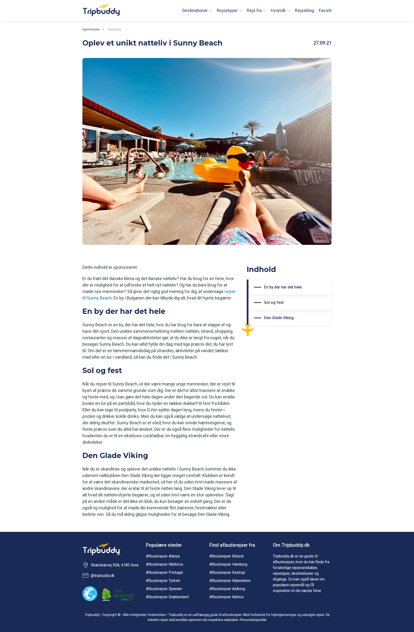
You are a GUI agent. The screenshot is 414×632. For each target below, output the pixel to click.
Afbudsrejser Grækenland (167, 597)
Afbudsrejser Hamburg (228, 564)
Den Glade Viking (279, 318)
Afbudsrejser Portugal (164, 572)
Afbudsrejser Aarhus (226, 597)
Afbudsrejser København (230, 580)
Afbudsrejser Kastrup (227, 572)
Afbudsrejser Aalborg (227, 588)
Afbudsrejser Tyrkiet (163, 580)
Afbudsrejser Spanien (164, 588)
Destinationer (195, 10)
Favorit (325, 10)
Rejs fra (254, 10)
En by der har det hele (283, 287)
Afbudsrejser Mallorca (164, 564)
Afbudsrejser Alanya (163, 556)
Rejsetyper (227, 10)
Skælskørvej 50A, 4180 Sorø (114, 565)
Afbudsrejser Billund (226, 556)
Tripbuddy (101, 10)
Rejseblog (304, 10)
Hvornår (278, 10)
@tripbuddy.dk (103, 575)
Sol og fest (274, 302)
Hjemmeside (90, 29)
